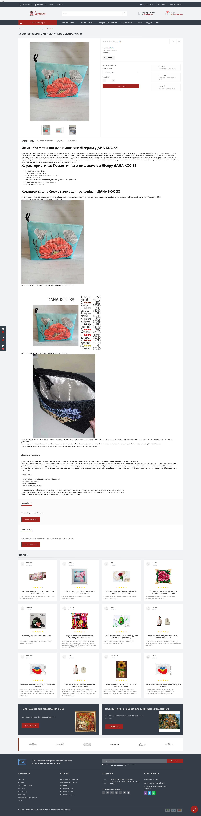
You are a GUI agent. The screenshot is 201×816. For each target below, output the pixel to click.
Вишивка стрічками (67, 795)
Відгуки (149, 23)
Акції (20, 801)
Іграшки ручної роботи (68, 782)
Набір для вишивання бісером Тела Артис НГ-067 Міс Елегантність (79, 592)
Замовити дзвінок (147, 15)
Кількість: (106, 77)
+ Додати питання (31, 544)
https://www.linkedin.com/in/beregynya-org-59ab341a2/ (112, 792)
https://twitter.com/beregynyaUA (107, 792)
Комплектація (107, 68)
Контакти (21, 788)
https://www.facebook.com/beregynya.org (103, 792)
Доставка (60, 4)
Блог (156, 23)
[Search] (124, 13)
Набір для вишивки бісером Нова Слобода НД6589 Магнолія (38, 592)
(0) (120, 41)
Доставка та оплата (45, 141)
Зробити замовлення (176, 14)
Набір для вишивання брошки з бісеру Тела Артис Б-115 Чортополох (121, 592)
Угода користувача (117, 765)
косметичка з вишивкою (47, 182)
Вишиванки (64, 785)
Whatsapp (153, 793)
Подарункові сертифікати (27, 798)
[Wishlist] (172, 41)
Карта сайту (22, 792)
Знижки (140, 23)
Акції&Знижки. (155, 444)
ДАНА (111, 48)
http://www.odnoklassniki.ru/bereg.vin (128, 792)
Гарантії (162, 86)
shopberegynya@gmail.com (154, 783)
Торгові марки (127, 23)
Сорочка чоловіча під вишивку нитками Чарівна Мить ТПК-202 (163, 637)
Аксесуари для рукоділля (107, 23)
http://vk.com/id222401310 (124, 792)
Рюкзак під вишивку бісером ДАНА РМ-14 (37, 636)
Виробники (22, 795)
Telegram (149, 793)
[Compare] (179, 41)
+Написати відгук (31, 519)
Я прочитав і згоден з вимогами (119, 765)
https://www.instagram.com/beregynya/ (120, 792)
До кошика (121, 86)
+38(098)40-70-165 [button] (152, 779)
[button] (3, 347)
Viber (145, 793)
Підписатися (174, 761)
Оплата (51, 4)
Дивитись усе (30, 725)
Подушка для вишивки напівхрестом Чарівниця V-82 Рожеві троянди (163, 592)
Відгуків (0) (60, 141)
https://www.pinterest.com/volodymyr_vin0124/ (116, 792)
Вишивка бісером (68, 23)
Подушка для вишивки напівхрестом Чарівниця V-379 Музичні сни (79, 637)
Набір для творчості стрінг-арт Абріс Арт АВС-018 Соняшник (121, 685)
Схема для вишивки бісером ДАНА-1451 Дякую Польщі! (37, 685)
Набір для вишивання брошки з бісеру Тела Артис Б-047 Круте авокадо (121, 637)
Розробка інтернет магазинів (27, 809)
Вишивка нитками (86, 23)
